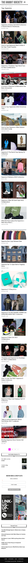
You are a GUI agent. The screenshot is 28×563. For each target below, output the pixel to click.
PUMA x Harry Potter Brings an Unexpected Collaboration (11, 543)
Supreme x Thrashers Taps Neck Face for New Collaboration (13, 66)
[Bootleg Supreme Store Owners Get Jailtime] (14, 432)
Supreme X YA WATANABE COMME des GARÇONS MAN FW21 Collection (14, 313)
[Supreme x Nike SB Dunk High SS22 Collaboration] (14, 190)
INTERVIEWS (21, 559)
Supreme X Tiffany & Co (8, 289)
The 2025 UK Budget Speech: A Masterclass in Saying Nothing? (13, 530)
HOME (6, 559)
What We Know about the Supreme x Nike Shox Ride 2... (12, 221)
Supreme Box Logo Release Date (11, 241)
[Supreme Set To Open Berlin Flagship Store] (14, 254)
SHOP (16, 559)
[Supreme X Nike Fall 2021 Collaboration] (14, 327)
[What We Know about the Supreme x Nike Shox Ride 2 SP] (14, 213)
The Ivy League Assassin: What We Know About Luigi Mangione (13, 547)
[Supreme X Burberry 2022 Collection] (14, 166)
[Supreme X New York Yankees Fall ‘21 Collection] (14, 391)
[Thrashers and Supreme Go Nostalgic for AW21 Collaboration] (14, 350)
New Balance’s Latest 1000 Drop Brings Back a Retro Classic (13, 539)
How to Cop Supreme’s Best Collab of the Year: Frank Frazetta (13, 46)
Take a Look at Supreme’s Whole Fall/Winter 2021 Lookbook (11, 420)
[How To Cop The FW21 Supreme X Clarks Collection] (14, 370)
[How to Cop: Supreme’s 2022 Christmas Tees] (14, 99)
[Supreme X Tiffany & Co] (14, 279)
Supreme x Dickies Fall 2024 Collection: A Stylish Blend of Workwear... (13, 25)
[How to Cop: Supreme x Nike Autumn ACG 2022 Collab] (14, 119)
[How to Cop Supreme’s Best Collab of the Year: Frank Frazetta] (14, 37)
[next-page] (18, 449)
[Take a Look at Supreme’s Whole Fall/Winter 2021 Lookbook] (14, 411)
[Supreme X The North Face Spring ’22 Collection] (14, 142)
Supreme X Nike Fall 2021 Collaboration (9, 338)
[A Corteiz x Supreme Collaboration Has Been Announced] (14, 78)
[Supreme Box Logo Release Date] (14, 233)
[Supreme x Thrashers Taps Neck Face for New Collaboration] (14, 58)
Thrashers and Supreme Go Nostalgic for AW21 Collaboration (13, 358)
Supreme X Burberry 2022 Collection (12, 177)
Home (2, 6)
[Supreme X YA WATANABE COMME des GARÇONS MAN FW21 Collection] (14, 302)
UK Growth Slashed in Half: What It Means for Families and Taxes (13, 535)
